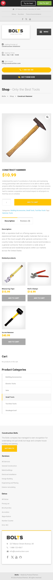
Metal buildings (7, 470)
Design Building (7, 479)
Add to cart (32, 202)
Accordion (5, 512)
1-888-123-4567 (16, 548)
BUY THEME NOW (28, 77)
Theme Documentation (33, 14)
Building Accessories (18, 210)
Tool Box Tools (40, 210)
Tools (11, 213)
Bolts (17, 575)
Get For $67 (44, 3)
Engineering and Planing (10, 483)
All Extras (5, 499)
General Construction (9, 466)
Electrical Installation (9, 474)
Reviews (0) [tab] (25, 221)
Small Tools (30, 210)
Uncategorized (11, 410)
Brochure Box (6, 508)
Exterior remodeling (8, 487)
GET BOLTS (9, 448)
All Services (6, 462)
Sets (7, 390)
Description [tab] (10, 221)
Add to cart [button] (13, 298)
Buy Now (21, 14)
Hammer (5, 213)
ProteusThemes (3, 3)
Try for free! (28, 3)
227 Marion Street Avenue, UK (22, 544)
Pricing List (5, 503)
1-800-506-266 (27, 70)
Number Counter (7, 521)
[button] (47, 117)
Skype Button (6, 516)
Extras (14, 14)
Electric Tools (11, 384)
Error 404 (5, 525)
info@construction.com (19, 551)
